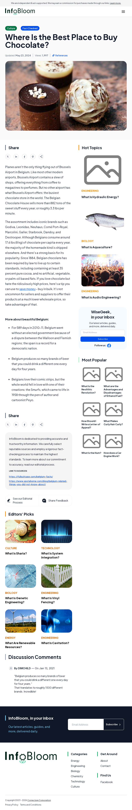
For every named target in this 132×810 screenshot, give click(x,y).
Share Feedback (58, 500)
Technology (50, 548)
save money (27, 289)
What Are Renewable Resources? (20, 645)
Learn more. (115, 3)
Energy (10, 637)
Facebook (106, 782)
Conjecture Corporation (39, 800)
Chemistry (77, 776)
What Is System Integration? (52, 555)
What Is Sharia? (16, 553)
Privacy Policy (11, 805)
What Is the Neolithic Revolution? (88, 389)
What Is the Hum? (91, 452)
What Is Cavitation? (55, 643)
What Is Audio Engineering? (101, 297)
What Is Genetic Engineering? (16, 600)
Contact (105, 766)
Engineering (49, 593)
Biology (11, 593)
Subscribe (103, 339)
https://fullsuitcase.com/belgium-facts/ (31, 476)
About (104, 760)
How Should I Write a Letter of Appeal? (90, 424)
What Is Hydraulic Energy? (100, 197)
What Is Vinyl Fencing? (50, 600)
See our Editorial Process (22, 500)
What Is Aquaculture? (96, 247)
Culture (11, 548)
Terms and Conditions (30, 805)
